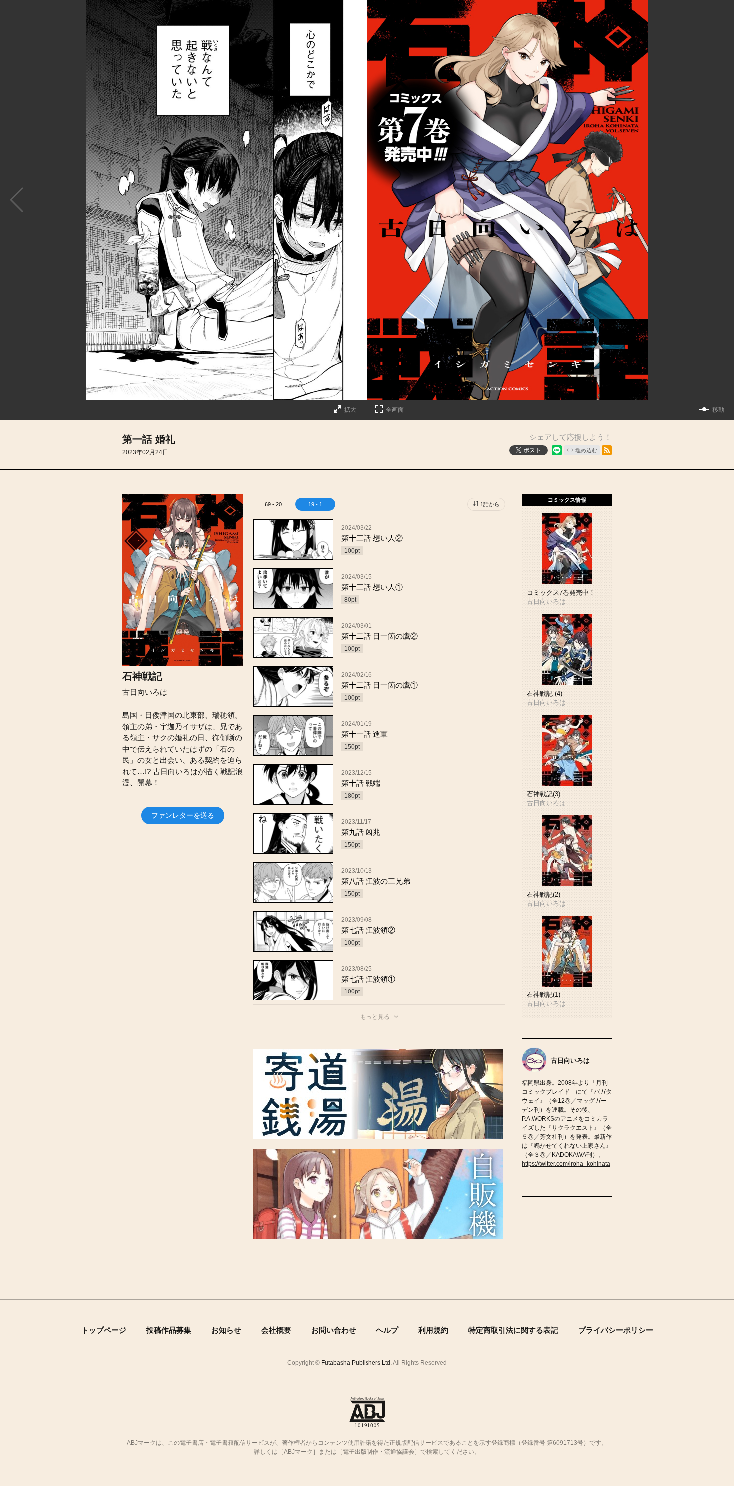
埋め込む (586, 450)
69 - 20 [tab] (273, 504)
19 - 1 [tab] (315, 504)
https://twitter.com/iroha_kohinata (566, 1163)
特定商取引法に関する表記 (513, 1330)
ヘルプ (387, 1330)
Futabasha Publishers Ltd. (356, 1362)
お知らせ (226, 1330)
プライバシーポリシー (615, 1330)
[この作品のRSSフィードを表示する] (607, 450)
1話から (490, 504)
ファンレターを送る (182, 815)
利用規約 (433, 1330)
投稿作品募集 (168, 1330)
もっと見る (375, 1016)
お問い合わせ (333, 1330)
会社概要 (276, 1330)
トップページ (103, 1330)
